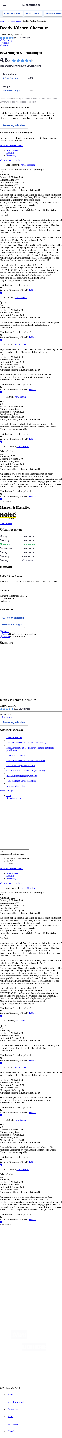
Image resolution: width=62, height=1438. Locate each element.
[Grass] (45, 1338)
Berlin (21, 1239)
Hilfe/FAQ (11, 1267)
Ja (30, 290)
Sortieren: (11, 145)
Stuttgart (37, 1241)
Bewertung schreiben (14, 125)
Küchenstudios (12, 13)
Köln (31, 1241)
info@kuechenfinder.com (11, 1300)
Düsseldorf (15, 1241)
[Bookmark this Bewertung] (1, 293)
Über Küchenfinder (15, 1265)
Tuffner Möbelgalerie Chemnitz (20, 765)
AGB (10, 1416)
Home (2, 21)
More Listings (6, 791)
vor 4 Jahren (23, 446)
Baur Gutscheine (26, 1246)
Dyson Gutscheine (53, 1244)
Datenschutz (13, 1409)
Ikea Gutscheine (22, 1244)
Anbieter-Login (15, 1289)
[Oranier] (24, 1363)
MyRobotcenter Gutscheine (44, 1246)
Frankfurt (24, 1241)
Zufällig (10, 153)
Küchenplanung (13, 1257)
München (35, 1239)
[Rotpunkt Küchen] (19, 1376)
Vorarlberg (44, 1239)
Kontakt (11, 1431)
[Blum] (19, 1338)
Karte (8, 795)
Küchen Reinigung (14, 1260)
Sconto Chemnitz (14, 737)
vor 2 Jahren (21, 297)
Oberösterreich (54, 1239)
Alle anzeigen (6, 717)
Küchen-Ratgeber (14, 1262)
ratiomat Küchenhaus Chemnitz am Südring (26, 743)
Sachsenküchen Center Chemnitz (21, 781)
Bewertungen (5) (13, 798)
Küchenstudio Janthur (16, 786)
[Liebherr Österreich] (34, 1350)
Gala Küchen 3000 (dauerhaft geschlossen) (25, 771)
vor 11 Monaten (28, 165)
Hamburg (27, 1239)
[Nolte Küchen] (50, 1363)
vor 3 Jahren (20, 344)
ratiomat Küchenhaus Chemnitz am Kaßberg (26, 760)
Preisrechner (33, 13)
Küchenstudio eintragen (17, 1286)
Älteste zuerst (12, 150)
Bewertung (11, 155)
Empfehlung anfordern (16, 1236)
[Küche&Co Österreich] (42, 1376)
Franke (43, 1241)
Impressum (13, 1424)
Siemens (50, 1241)
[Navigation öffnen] (5, 5)
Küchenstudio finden (15, 1233)
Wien (8, 1241)
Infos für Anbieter (14, 1278)
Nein (33, 290)
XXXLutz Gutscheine (37, 1244)
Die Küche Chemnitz (15, 755)
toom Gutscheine (12, 1246)
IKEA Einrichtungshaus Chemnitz (21, 776)
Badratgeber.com (13, 1270)
